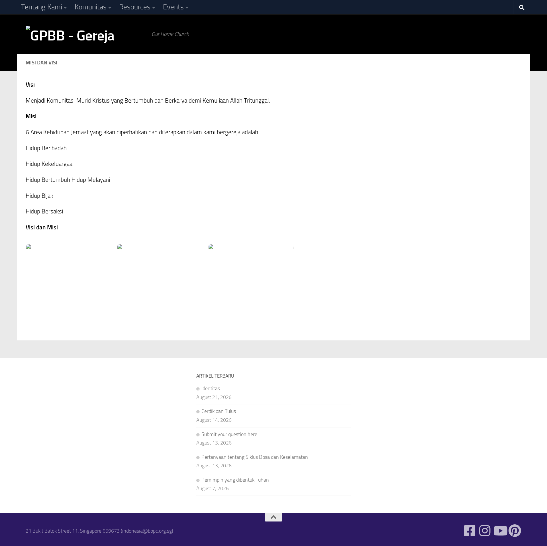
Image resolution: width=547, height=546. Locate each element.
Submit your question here (229, 434)
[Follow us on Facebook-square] (469, 530)
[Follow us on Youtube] (499, 530)
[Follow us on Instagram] (484, 530)
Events (173, 7)
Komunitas (91, 7)
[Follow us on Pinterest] (515, 530)
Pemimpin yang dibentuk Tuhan (235, 480)
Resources (134, 7)
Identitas (210, 388)
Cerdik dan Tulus (218, 411)
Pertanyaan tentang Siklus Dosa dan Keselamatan (254, 457)
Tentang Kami (41, 7)
